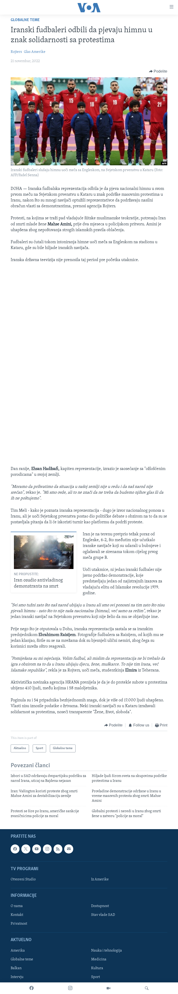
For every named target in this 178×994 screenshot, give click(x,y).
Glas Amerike (34, 52)
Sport (95, 977)
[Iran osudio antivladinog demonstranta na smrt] (43, 552)
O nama (17, 906)
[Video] (108, 988)
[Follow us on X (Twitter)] (25, 848)
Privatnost (19, 924)
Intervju (17, 977)
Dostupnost (100, 906)
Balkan (16, 968)
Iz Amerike (100, 879)
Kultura (97, 968)
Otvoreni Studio (23, 879)
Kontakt (17, 915)
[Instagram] (70, 988)
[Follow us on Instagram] (47, 848)
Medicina (98, 959)
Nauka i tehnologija (106, 950)
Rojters (16, 52)
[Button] (158, 71)
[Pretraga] (147, 988)
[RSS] (58, 848)
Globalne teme (25, 20)
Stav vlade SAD (103, 915)
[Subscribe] (68, 848)
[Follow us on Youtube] (36, 848)
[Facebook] (31, 988)
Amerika (18, 950)
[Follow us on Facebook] (15, 848)
